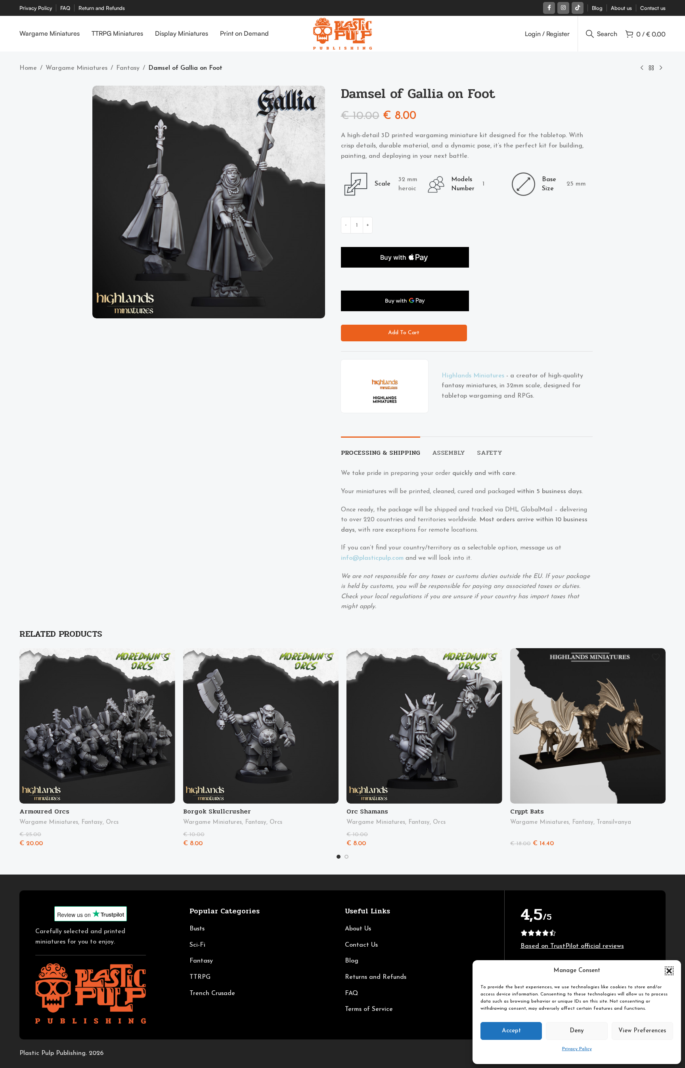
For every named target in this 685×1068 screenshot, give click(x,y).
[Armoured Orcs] (97, 726)
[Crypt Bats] (588, 726)
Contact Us (361, 945)
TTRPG (199, 977)
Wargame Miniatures (76, 68)
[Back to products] (651, 68)
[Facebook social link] (549, 8)
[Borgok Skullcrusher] (261, 726)
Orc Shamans (367, 811)
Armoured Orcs (44, 811)
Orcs (112, 822)
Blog (351, 961)
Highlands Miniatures (473, 376)
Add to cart (403, 333)
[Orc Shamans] (424, 726)
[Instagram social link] (563, 8)
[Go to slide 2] (346, 857)
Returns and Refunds (375, 977)
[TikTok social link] (578, 8)
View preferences (642, 1031)
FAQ (351, 993)
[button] (669, 971)
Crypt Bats (527, 811)
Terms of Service (369, 1009)
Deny (577, 1031)
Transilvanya (614, 822)
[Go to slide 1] (339, 857)
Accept (511, 1031)
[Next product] (661, 68)
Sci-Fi (197, 945)
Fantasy (128, 68)
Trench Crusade (212, 993)
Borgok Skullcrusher (217, 811)
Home (28, 68)
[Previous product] (642, 68)
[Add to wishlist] (165, 657)
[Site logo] (342, 33)
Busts (197, 929)
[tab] (380, 448)
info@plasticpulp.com (372, 558)
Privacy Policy (577, 1049)
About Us (358, 929)
